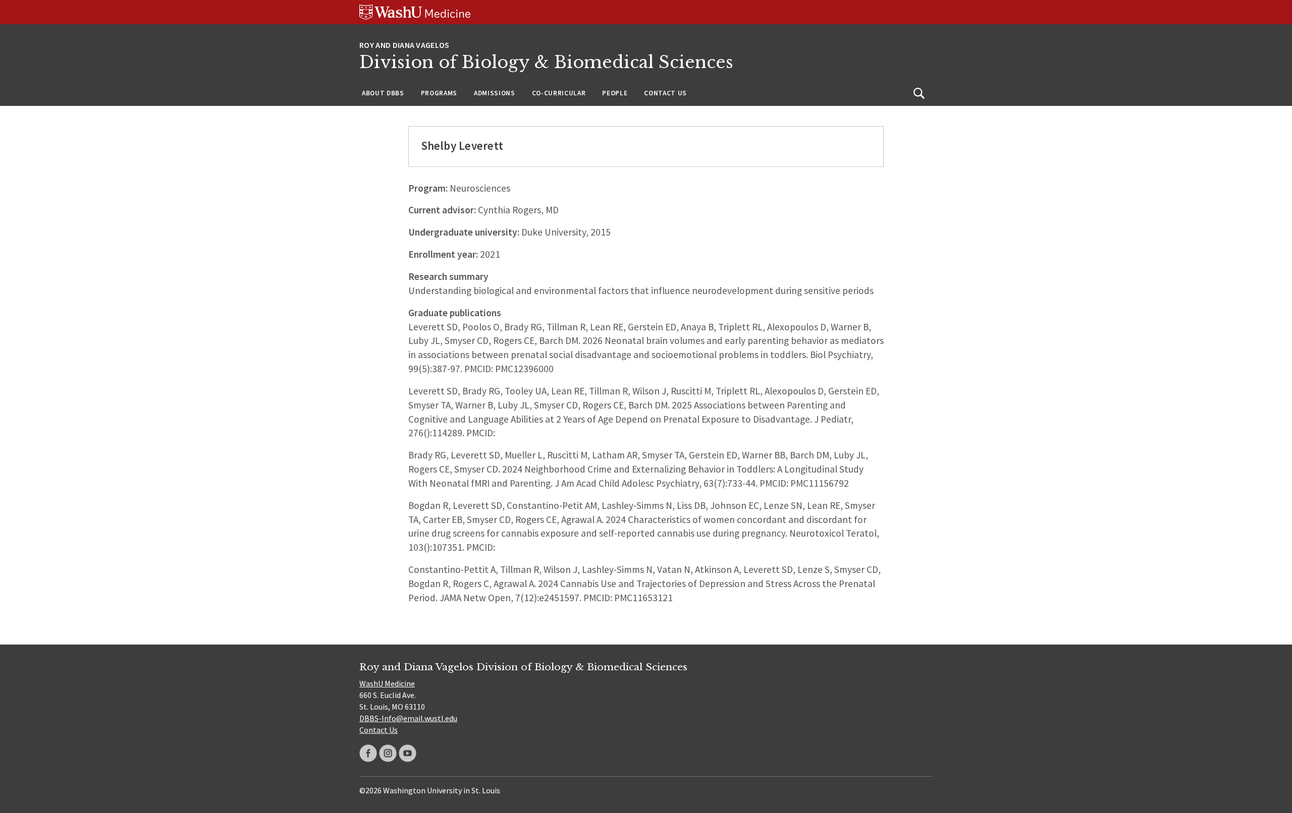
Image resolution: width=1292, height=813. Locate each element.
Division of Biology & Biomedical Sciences (546, 62)
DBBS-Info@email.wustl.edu (408, 718)
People (614, 93)
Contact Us (665, 93)
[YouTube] (407, 753)
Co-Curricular (559, 93)
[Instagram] (388, 753)
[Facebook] (368, 753)
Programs (439, 93)
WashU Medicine (387, 683)
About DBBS (383, 93)
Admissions (494, 93)
